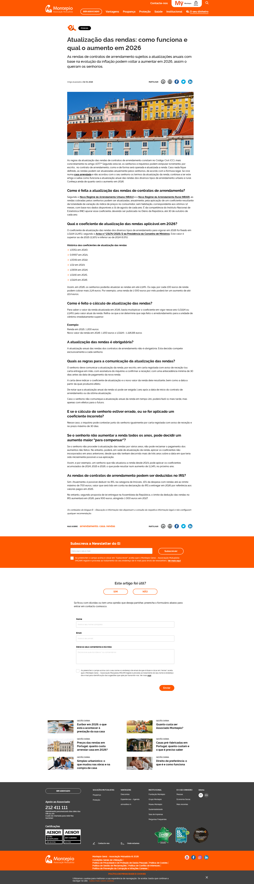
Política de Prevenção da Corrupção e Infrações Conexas (119, 868)
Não (145, 591)
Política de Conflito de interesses (144, 865)
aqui (149, 675)
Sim (115, 591)
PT (201, 795)
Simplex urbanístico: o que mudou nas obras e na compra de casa (93, 764)
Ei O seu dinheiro (184, 790)
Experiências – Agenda (130, 799)
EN (206, 795)
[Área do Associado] (187, 3)
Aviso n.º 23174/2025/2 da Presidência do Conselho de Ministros (133, 233)
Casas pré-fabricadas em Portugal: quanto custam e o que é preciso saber (172, 746)
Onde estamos (133, 843)
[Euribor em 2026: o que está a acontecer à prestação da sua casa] (60, 732)
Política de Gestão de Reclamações (109, 865)
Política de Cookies (158, 863)
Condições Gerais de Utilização (107, 860)
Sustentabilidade (156, 809)
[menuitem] (91, 11)
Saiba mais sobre (101, 881)
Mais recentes (182, 804)
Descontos (125, 794)
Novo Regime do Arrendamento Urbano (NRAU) (107, 197)
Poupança (129, 11)
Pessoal (84, 28)
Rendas (110, 526)
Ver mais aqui (174, 560)
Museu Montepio (155, 804)
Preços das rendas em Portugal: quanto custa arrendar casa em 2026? (92, 746)
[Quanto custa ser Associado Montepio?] (140, 732)
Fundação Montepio (157, 794)
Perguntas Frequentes (158, 819)
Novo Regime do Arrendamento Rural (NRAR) (164, 197)
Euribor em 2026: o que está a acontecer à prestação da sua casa (92, 728)
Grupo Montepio (155, 799)
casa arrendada (82, 174)
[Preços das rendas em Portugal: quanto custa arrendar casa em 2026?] (60, 750)
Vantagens (112, 11)
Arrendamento (89, 526)
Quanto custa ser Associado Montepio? (169, 726)
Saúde (158, 11)
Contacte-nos (159, 3)
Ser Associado (91, 11)
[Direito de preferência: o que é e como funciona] (140, 769)
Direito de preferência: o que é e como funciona (171, 762)
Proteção (145, 11)
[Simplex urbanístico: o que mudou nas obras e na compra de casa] (60, 769)
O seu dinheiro (199, 11)
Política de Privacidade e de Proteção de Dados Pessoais (120, 863)
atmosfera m (126, 804)
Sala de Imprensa (156, 814)
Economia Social (183, 799)
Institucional (174, 11)
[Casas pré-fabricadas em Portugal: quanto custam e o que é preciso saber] (140, 750)
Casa (102, 526)
